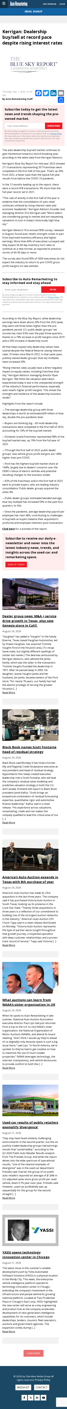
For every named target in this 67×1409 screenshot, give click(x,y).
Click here (8, 529)
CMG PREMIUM (49, 4)
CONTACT (42, 1387)
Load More (33, 1353)
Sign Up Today (16, 564)
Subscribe (53, 126)
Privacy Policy (56, 133)
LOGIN (62, 4)
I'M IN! (53, 289)
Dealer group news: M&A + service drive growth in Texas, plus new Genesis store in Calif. (29, 621)
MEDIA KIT (23, 1387)
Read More (8, 692)
